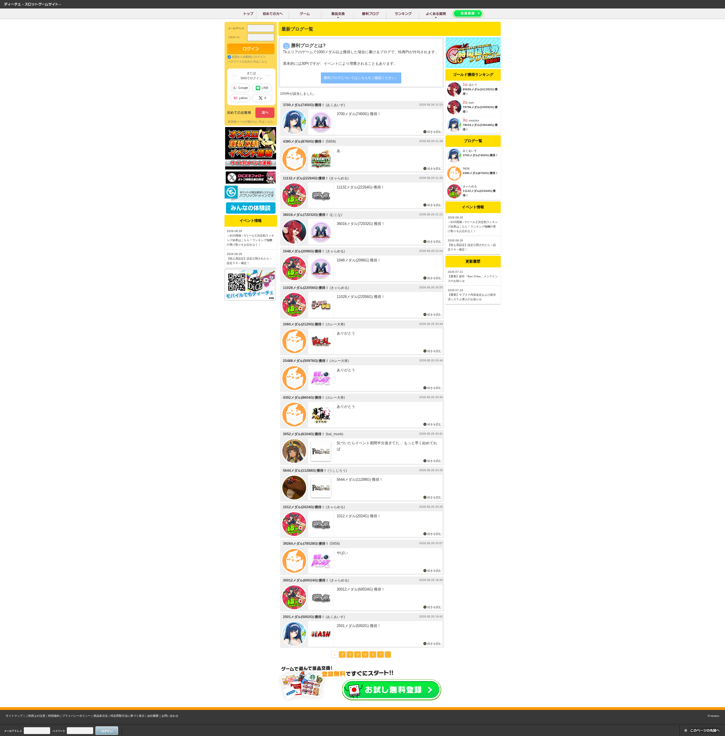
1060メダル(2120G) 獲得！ (304, 324)
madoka (474, 120)
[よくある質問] (435, 13)
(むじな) (336, 215)
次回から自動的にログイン (249, 56)
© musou (713, 715)
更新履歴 (473, 261)
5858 (466, 168)
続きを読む (434, 131)
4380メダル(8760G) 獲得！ (304, 141)
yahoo (243, 98)
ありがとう (346, 333)
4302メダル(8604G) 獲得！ (304, 398)
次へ (250, 113)
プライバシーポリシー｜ (77, 715)
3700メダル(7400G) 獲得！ (304, 105)
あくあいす (470, 150)
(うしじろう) (337, 471)
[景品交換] (337, 13)
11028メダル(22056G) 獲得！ (306, 288)
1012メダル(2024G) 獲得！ (304, 507)
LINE (265, 87)
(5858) (331, 141)
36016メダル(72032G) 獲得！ (306, 215)
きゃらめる (470, 186)
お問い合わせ (169, 715)
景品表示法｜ (101, 715)
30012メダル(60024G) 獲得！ (306, 580)
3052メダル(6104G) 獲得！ (304, 434)
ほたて (473, 84)
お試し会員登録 (391, 690)
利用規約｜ (55, 715)
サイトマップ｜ (15, 715)
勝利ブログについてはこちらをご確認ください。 (361, 78)
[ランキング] (403, 13)
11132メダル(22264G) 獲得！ (306, 178)
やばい (342, 553)
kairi (471, 102)
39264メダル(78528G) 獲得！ (306, 544)
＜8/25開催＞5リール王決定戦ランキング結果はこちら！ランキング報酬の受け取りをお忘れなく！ (473, 226)
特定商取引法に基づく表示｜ (128, 715)
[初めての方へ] (272, 13)
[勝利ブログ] (370, 13)
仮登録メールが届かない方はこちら (250, 121)
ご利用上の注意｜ (36, 715)
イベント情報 (473, 207)
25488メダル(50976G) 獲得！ (306, 361)
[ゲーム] (305, 13)
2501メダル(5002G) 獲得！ (304, 617)
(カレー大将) (335, 324)
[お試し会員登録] (468, 13)
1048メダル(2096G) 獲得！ (304, 251)
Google (243, 87)
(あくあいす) (335, 105)
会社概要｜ (154, 715)
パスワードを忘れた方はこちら (247, 61)
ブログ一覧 (473, 141)
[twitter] (250, 182)
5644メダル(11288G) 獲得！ (305, 471)
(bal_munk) (334, 434)
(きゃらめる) (339, 178)
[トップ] (248, 13)
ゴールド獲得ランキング (473, 74)
